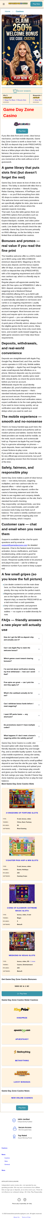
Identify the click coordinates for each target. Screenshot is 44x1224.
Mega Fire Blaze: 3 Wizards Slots (13, 100)
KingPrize (22, 1018)
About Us (16, 1217)
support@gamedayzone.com (14, 545)
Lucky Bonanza (22, 1082)
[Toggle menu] (4, 4)
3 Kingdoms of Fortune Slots (22, 813)
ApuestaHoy (22, 1039)
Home (7, 11)
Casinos (4, 1148)
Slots (6, 1161)
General (7, 1164)
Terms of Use (26, 1217)
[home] (18, 6)
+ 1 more (32, 961)
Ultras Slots (35, 100)
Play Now (36, 4)
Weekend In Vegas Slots (22, 955)
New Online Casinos (22, 1098)
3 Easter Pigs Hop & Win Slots (22, 860)
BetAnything (22, 1061)
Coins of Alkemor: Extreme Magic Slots (22, 909)
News (3, 1154)
